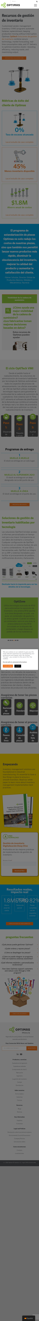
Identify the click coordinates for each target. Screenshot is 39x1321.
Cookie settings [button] (8, 666)
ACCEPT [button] (18, 666)
